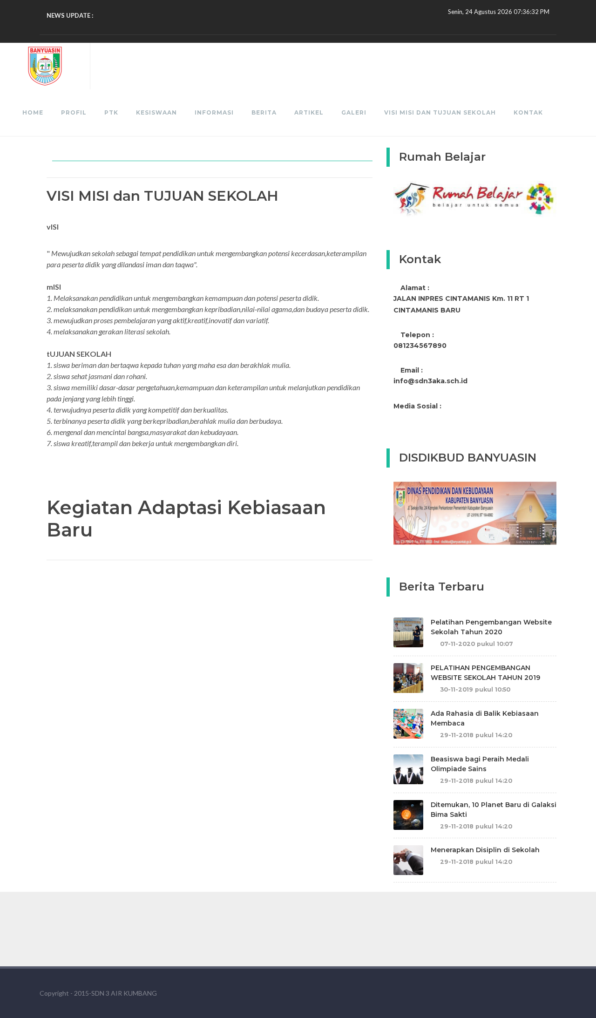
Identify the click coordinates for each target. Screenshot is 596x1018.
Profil (74, 112)
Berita (264, 112)
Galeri (353, 112)
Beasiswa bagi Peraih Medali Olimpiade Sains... (159, 15)
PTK (111, 112)
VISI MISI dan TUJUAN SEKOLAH (440, 112)
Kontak (528, 112)
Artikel (309, 112)
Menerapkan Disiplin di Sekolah (485, 850)
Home (32, 112)
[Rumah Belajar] (474, 198)
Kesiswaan (156, 112)
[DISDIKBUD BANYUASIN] (474, 513)
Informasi (214, 112)
